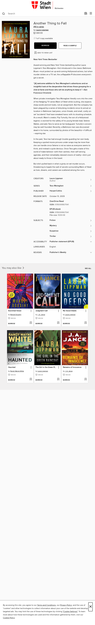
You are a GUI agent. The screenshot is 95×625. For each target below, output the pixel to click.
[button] (45, 45)
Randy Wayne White (17, 371)
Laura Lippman (42, 30)
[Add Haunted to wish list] (30, 379)
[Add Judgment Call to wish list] (58, 323)
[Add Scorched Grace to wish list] (30, 323)
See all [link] (88, 268)
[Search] (3, 13)
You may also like (12, 268)
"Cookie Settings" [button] (70, 611)
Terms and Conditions (46, 605)
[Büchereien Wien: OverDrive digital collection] (47, 5)
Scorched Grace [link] (14, 311)
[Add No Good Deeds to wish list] (85, 323)
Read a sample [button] (70, 46)
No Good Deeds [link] (69, 311)
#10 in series (39, 27)
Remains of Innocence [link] (72, 367)
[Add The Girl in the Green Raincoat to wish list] (58, 379)
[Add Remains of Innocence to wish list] (85, 379)
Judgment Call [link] (42, 311)
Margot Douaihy (15, 315)
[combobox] (42, 14)
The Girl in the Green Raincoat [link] (46, 367)
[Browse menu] (91, 13)
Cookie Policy (9, 618)
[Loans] (85, 14)
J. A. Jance (41, 315)
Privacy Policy (66, 605)
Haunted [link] (11, 367)
